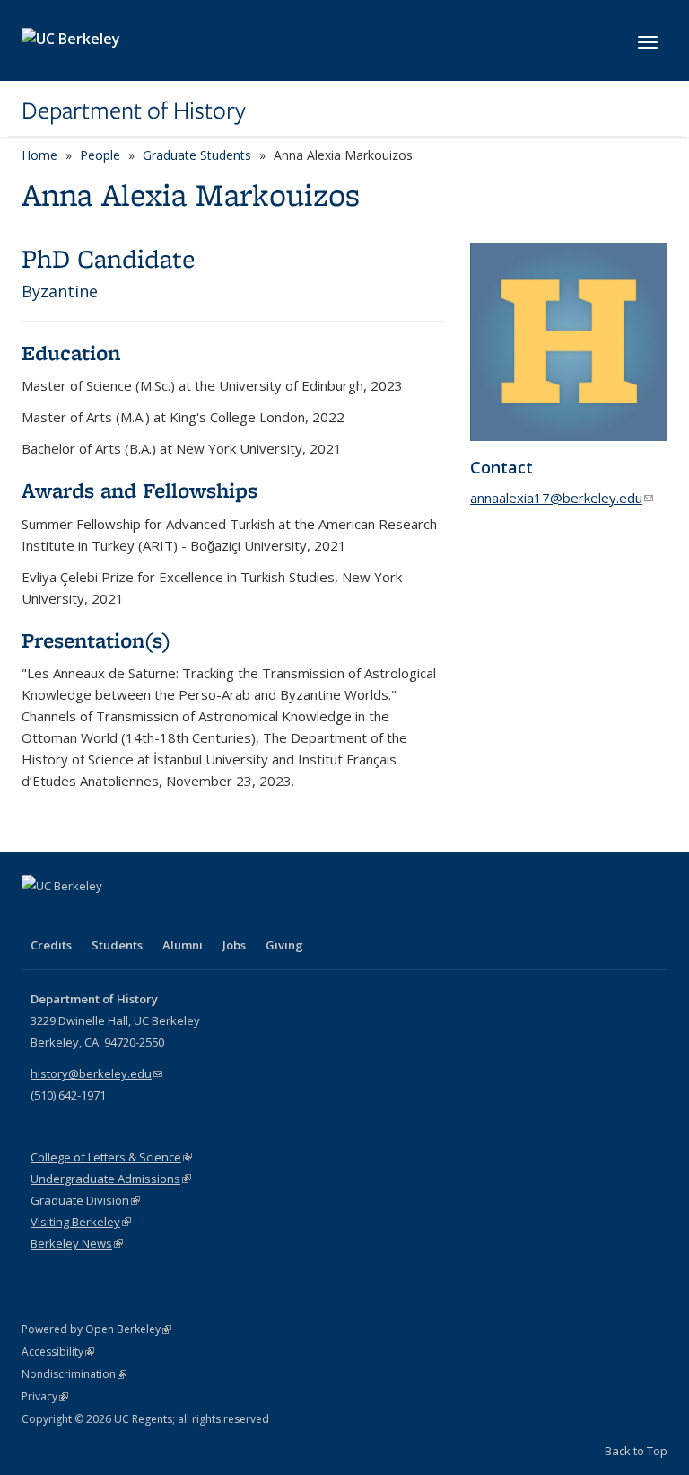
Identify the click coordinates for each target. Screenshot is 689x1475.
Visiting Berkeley (81, 1222)
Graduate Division (85, 1200)
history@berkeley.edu (96, 1073)
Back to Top (636, 1451)
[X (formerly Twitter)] (72, 916)
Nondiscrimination (74, 1374)
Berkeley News (77, 1243)
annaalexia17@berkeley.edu (561, 498)
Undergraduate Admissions (111, 1178)
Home (39, 154)
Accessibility (58, 1351)
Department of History (134, 110)
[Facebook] (38, 916)
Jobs (234, 945)
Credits (51, 945)
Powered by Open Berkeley (96, 1329)
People (100, 154)
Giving (284, 945)
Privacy (45, 1396)
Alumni (182, 945)
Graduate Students (197, 154)
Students (117, 945)
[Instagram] (142, 916)
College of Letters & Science (111, 1157)
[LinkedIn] (107, 916)
